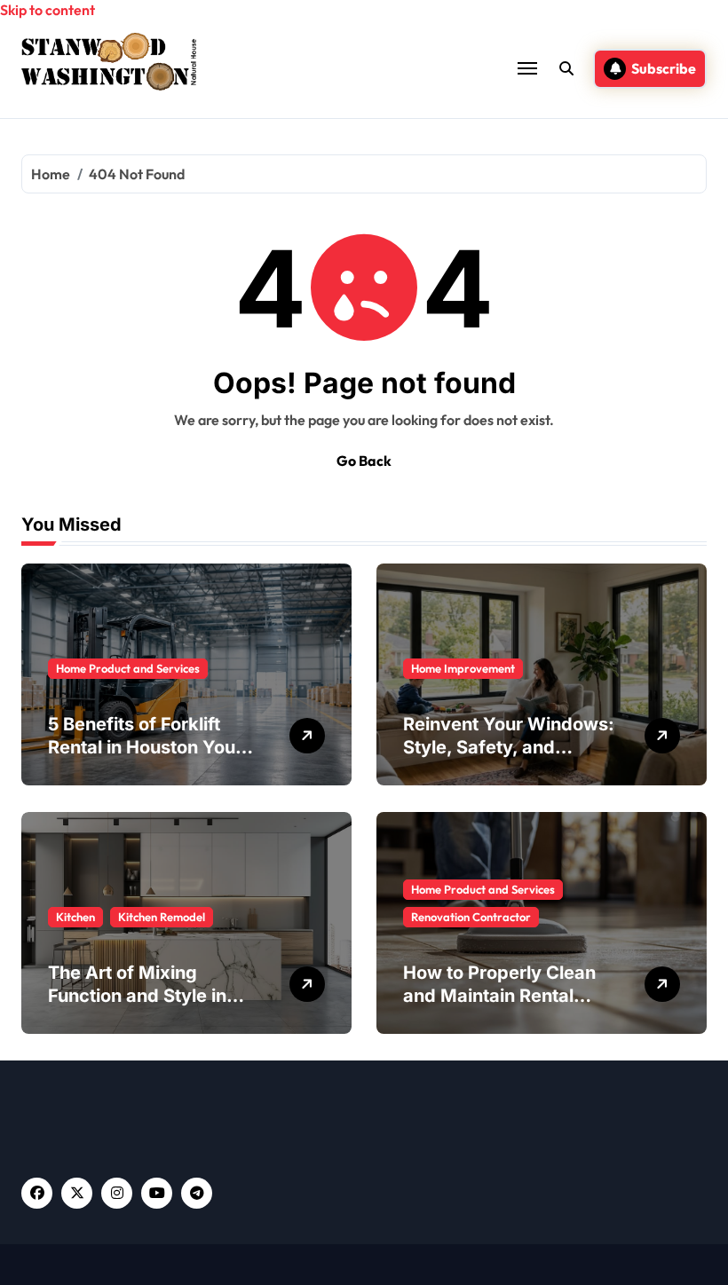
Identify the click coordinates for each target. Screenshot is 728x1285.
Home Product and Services (128, 668)
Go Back (364, 460)
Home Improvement (463, 668)
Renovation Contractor (471, 917)
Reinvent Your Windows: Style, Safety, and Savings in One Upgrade (508, 747)
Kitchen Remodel (161, 917)
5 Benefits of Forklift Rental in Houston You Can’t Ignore (141, 747)
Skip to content (47, 10)
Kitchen (75, 917)
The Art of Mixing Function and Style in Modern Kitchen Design (148, 995)
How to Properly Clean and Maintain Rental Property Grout (499, 995)
